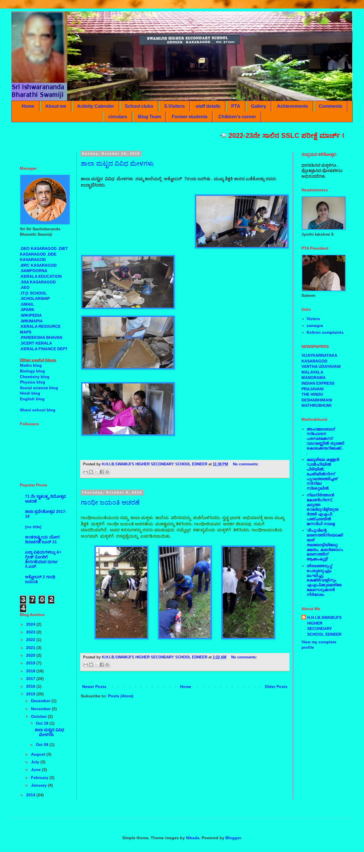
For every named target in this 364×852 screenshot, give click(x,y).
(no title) (33, 527)
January (39, 785)
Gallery (258, 106)
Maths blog (31, 365)
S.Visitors (174, 106)
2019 (31, 663)
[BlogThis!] (91, 472)
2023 (31, 632)
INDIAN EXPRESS (317, 383)
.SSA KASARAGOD (38, 282)
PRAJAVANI (312, 389)
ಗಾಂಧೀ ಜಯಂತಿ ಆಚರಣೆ (110, 502)
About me (55, 106)
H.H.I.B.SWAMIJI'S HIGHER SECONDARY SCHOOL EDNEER (324, 626)
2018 (31, 671)
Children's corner (237, 116)
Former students (190, 116)
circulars (117, 116)
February (40, 777)
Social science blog (39, 387)
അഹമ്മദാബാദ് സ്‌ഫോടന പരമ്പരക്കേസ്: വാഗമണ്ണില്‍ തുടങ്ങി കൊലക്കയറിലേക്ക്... (325, 441)
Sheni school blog (37, 410)
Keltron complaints (325, 332)
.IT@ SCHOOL (33, 293)
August (38, 754)
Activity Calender (95, 106)
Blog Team (149, 116)
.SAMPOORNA (33, 270)
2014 (31, 795)
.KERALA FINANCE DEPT (44, 349)
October (39, 716)
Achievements (292, 106)
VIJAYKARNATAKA (319, 355)
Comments (330, 106)
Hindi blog (30, 393)
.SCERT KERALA (36, 343)
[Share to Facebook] (102, 472)
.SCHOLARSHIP (35, 298)
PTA (235, 106)
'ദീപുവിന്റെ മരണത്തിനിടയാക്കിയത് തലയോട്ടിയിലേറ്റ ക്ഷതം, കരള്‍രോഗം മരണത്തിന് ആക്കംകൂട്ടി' (325, 544)
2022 (31, 639)
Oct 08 (42, 744)
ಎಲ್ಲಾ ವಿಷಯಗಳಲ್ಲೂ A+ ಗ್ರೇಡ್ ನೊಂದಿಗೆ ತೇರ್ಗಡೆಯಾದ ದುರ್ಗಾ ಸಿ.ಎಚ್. (43, 559)
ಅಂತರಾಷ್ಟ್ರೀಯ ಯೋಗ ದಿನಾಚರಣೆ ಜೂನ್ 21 (42, 539)
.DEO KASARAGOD (38, 248)
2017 (31, 678)
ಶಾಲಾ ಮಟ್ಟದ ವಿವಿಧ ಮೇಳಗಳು (117, 163)
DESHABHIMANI (316, 400)
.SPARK (27, 309)
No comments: (245, 464)
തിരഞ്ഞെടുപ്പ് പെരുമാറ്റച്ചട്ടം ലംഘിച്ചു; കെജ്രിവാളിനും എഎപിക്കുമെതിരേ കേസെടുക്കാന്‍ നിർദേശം (324, 580)
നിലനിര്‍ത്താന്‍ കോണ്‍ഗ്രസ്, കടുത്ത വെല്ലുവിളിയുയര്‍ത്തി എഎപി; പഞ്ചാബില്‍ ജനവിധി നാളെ (322, 509)
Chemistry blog (34, 376)
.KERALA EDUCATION (41, 276)
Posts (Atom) (120, 696)
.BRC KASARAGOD (38, 265)
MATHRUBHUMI (316, 405)
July (35, 762)
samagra (315, 325)
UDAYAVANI (329, 366)
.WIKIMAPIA (31, 321)
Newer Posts (94, 686)
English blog (32, 399)
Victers (313, 318)
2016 (31, 686)
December (41, 700)
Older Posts (276, 686)
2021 (31, 647)
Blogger (233, 838)
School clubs (139, 106)
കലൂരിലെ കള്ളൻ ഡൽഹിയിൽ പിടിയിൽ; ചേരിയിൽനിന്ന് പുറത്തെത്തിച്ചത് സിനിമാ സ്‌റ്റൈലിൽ (323, 473)
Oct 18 (42, 723)
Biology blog (32, 371)
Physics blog (32, 382)
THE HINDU (312, 394)
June (36, 769)
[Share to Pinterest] (107, 472)
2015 (31, 694)
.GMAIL (27, 304)
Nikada (192, 838)
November (41, 708)
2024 (31, 624)
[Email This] (85, 472)
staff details (208, 106)
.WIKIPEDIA (31, 315)
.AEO (25, 287)
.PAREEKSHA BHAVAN (41, 337)
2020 (31, 655)
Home (28, 106)
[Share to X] (96, 472)
